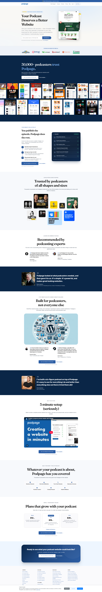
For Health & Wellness (41, 580)
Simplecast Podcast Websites (73, 577)
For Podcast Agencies (26, 574)
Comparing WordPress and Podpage (57, 578)
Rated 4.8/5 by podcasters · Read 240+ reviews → (51, 1)
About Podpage (24, 571)
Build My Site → (47, 37)
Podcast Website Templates (57, 574)
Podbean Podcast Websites (72, 574)
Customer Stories (40, 584)
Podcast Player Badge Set (57, 582)
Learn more (38, 589)
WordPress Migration (71, 571)
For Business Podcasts (41, 571)
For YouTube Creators (41, 577)
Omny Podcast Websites (72, 580)
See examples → (46, 40)
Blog (23, 584)
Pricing (23, 580)
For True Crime (39, 574)
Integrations (24, 578)
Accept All (80, 588)
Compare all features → (51, 529)
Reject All (67, 588)
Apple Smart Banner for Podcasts (58, 581)
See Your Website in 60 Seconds (30, 77)
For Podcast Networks (26, 577)
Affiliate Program (25, 581)
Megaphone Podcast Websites (73, 578)
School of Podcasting (56, 584)
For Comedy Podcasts (41, 578)
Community (24, 583)
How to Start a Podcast (56, 571)
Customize (73, 588)
